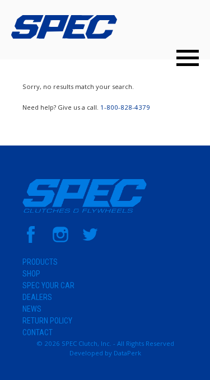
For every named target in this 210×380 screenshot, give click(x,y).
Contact (37, 332)
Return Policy (47, 320)
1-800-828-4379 (125, 107)
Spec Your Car (48, 285)
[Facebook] (30, 240)
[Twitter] (90, 240)
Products (40, 261)
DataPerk (127, 353)
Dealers (37, 297)
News (31, 308)
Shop (31, 273)
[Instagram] (60, 240)
